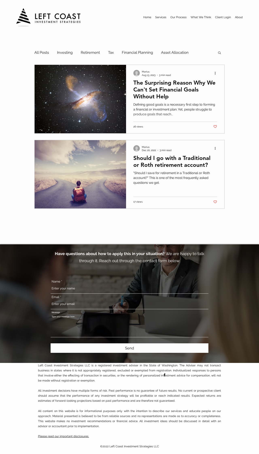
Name (56, 281)
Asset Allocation (175, 52)
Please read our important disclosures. (63, 436)
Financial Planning (137, 52)
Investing (65, 52)
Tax (111, 52)
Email (55, 297)
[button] (219, 53)
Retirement (90, 52)
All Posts (41, 52)
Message (56, 312)
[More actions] (216, 73)
